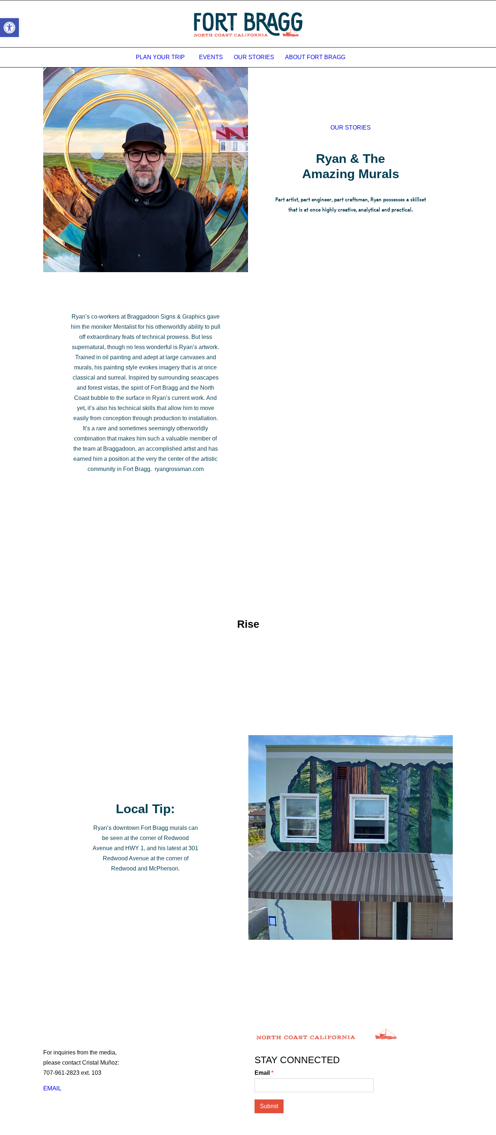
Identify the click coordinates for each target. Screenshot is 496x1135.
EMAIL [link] (52, 1088)
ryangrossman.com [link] (179, 469)
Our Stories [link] (254, 57)
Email (264, 1073)
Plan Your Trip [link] (160, 57)
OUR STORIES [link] (350, 127)
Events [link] (211, 57)
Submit (269, 1106)
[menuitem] (162, 57)
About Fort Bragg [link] (315, 57)
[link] (9, 27)
